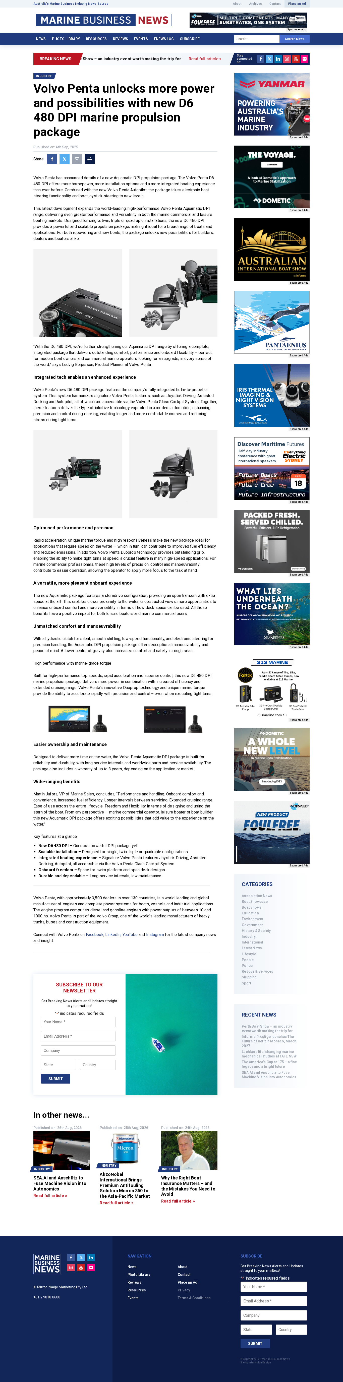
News (41, 39)
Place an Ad (297, 4)
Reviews (120, 39)
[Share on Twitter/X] (65, 159)
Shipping (249, 977)
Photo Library (66, 39)
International (252, 942)
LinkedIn (113, 934)
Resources (96, 39)
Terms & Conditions (194, 1298)
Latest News (252, 948)
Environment (252, 919)
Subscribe (190, 39)
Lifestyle (249, 954)
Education (250, 913)
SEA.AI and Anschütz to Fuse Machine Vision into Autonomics (269, 1075)
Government (252, 925)
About (237, 4)
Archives (255, 4)
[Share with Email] (77, 159)
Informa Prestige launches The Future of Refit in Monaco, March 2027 (269, 1041)
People (248, 960)
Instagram (155, 934)
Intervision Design (260, 1362)
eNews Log (164, 39)
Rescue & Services (257, 971)
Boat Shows (252, 907)
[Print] (90, 159)
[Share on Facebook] (52, 159)
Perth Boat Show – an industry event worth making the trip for (267, 1028)
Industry (249, 936)
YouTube (130, 934)
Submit (55, 1079)
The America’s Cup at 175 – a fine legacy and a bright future (269, 1064)
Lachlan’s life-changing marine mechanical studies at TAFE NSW (269, 1054)
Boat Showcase (255, 902)
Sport (246, 983)
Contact (275, 4)
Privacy (184, 1290)
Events (141, 39)
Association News (257, 896)
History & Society (256, 931)
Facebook (94, 934)
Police (247, 966)
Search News (294, 39)
